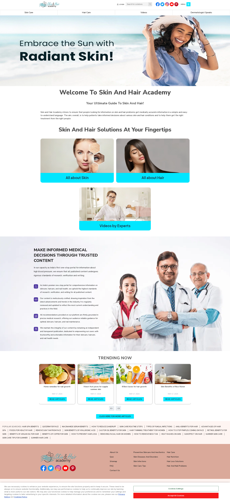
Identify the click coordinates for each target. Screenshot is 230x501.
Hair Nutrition (173, 457)
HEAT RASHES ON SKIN (171, 434)
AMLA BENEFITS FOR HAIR (187, 426)
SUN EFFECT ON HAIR (193, 434)
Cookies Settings (175, 489)
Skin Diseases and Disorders (146, 457)
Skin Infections (140, 461)
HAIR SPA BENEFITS (30, 426)
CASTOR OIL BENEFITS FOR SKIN (112, 430)
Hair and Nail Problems (177, 466)
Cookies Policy (20, 497)
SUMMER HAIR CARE (39, 438)
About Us (114, 452)
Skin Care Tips (140, 466)
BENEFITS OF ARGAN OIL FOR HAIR (24, 434)
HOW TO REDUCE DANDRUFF (104, 426)
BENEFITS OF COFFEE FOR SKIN (55, 434)
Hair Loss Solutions (175, 461)
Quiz (112, 457)
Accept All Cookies (176, 495)
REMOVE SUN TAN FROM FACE (48, 430)
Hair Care (171, 452)
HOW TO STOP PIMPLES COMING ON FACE (186, 430)
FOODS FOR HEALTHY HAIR (20, 430)
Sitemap (113, 461)
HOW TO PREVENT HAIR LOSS (84, 434)
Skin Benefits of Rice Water (173, 386)
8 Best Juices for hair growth (134, 386)
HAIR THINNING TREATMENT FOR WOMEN (147, 430)
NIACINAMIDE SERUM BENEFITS (75, 426)
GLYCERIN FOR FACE (50, 426)
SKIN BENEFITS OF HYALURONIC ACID (79, 430)
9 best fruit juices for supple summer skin (96, 388)
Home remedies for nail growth (57, 386)
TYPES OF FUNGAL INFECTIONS (159, 426)
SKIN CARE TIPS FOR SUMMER (15, 438)
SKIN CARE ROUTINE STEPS (131, 426)
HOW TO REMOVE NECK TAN (146, 434)
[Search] (150, 4)
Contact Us (115, 470)
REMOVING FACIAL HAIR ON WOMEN (115, 434)
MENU (183, 4)
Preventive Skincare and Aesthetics (149, 452)
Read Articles (57, 399)
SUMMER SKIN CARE (214, 434)
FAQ (111, 466)
